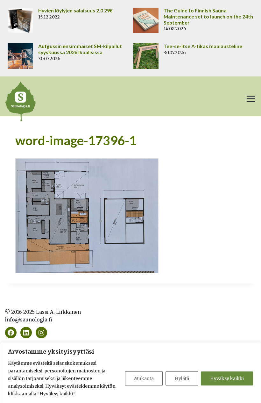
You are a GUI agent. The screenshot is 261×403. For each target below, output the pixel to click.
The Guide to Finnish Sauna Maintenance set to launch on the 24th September (208, 16)
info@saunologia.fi (28, 320)
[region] (130, 372)
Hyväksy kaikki (227, 378)
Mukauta (144, 378)
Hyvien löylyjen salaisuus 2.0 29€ (75, 10)
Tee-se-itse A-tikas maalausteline (203, 46)
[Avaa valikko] (251, 99)
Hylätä (182, 378)
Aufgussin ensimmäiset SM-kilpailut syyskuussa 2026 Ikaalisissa (80, 49)
